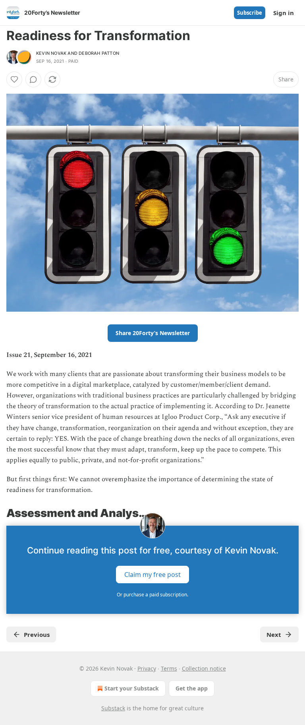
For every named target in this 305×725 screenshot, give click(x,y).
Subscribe (249, 12)
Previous (37, 634)
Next (273, 634)
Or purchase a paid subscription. (152, 594)
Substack (113, 708)
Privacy (146, 668)
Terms (169, 668)
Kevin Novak (51, 53)
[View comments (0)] (33, 79)
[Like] (14, 79)
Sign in (283, 13)
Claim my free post (152, 574)
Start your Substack (131, 688)
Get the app (192, 688)
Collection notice (204, 668)
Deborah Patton (99, 53)
